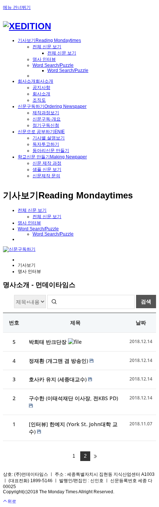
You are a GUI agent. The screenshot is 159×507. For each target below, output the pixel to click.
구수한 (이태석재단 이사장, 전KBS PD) (73, 398)
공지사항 (41, 87)
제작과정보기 (46, 112)
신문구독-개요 (47, 119)
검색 (146, 301)
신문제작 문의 (46, 175)
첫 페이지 (63, 456)
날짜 (141, 322)
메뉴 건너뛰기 (17, 7)
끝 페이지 (95, 456)
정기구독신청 (46, 125)
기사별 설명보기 (49, 138)
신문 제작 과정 (47, 163)
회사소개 (41, 93)
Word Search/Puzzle (53, 65)
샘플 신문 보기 (47, 169)
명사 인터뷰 (44, 59)
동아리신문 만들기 (51, 150)
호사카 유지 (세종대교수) (58, 379)
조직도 (39, 100)
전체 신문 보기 (47, 46)
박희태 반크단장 (48, 341)
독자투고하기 (46, 144)
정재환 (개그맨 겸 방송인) (59, 360)
